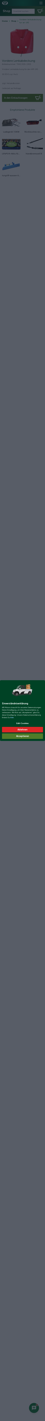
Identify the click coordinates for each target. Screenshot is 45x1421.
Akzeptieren (22, 736)
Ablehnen (23, 729)
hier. (12, 717)
